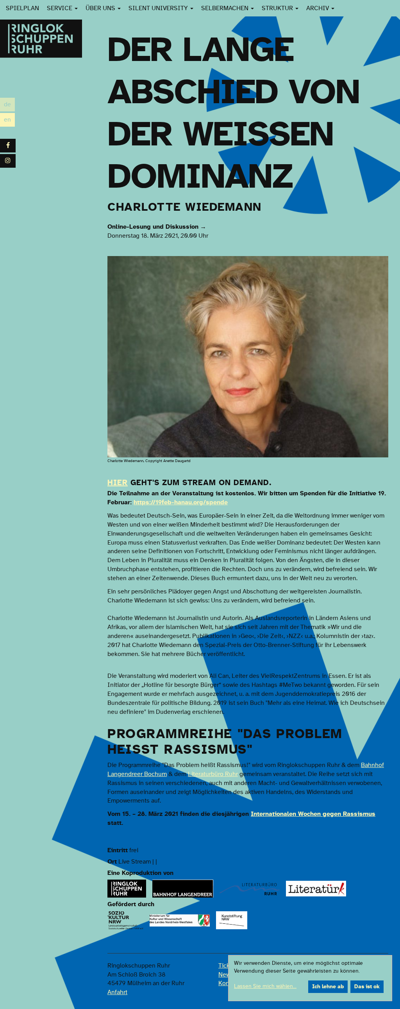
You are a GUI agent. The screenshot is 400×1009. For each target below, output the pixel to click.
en (9, 120)
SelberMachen (225, 8)
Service (60, 8)
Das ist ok (367, 986)
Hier (117, 483)
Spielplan (22, 8)
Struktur (278, 8)
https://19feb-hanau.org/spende (181, 502)
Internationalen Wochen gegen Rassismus (313, 814)
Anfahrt (117, 992)
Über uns (101, 8)
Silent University (159, 8)
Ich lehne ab (328, 986)
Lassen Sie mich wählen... (265, 986)
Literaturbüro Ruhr (213, 774)
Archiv (318, 8)
